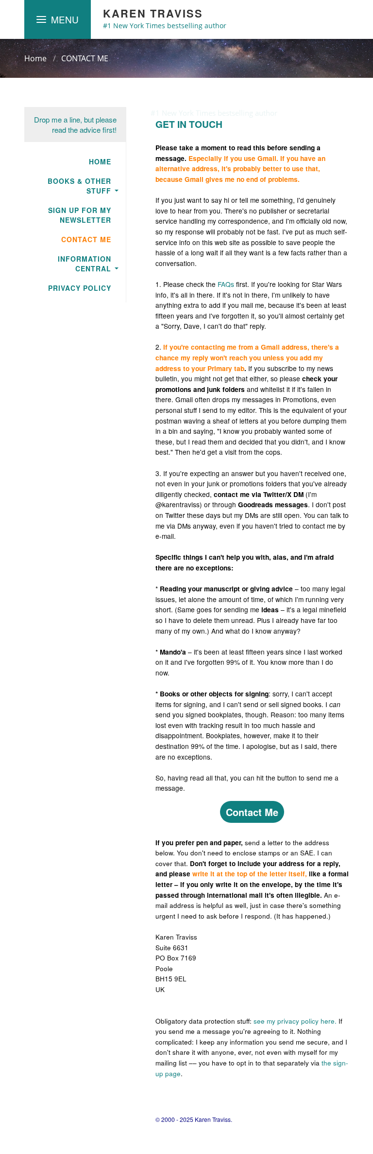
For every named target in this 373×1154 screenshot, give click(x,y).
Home (35, 58)
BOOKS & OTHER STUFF (79, 185)
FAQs (227, 284)
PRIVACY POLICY (79, 288)
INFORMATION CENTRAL (84, 263)
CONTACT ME (84, 58)
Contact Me (252, 812)
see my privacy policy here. (295, 1021)
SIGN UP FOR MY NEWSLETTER (79, 215)
